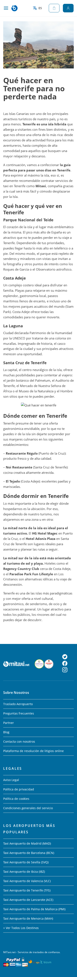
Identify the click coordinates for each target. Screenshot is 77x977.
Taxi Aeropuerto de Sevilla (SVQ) (26, 862)
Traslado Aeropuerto (18, 704)
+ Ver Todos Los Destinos (21, 928)
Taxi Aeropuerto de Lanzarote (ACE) (28, 900)
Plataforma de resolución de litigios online (33, 751)
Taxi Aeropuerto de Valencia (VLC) (27, 881)
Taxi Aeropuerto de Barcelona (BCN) (28, 853)
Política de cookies (16, 799)
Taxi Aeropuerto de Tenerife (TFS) (26, 890)
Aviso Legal (11, 780)
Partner (8, 723)
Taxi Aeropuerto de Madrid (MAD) (27, 843)
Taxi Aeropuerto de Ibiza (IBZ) (24, 872)
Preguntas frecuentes (18, 713)
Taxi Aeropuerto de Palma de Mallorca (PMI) (34, 909)
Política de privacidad (18, 789)
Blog (6, 732)
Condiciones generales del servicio (28, 808)
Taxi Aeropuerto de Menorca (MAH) (28, 918)
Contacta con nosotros (19, 741)
